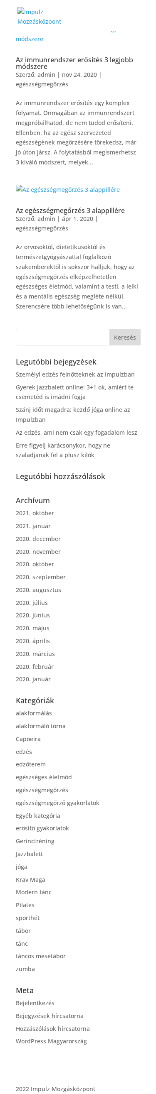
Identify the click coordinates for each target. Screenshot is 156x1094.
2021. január (33, 526)
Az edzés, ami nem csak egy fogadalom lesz (76, 432)
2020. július (32, 603)
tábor (23, 931)
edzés (24, 752)
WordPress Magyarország (51, 1041)
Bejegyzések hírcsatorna (50, 1016)
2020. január (33, 679)
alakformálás (34, 713)
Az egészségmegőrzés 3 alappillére (70, 210)
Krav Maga (30, 880)
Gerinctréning (35, 841)
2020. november (38, 552)
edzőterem (31, 764)
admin (46, 74)
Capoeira (28, 739)
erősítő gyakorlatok (42, 828)
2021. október (35, 513)
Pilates (25, 905)
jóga (21, 867)
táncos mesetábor (41, 956)
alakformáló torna (41, 726)
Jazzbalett (29, 854)
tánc (22, 943)
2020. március (35, 654)
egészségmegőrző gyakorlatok (57, 803)
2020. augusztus (38, 590)
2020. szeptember (41, 577)
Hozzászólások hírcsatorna (53, 1029)
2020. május (33, 628)
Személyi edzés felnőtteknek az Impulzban (75, 374)
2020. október (35, 564)
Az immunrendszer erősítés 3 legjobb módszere (74, 63)
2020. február (35, 667)
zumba (25, 969)
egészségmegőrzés (42, 84)
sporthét (28, 918)
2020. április (33, 641)
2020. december (38, 539)
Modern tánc (34, 892)
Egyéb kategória (38, 816)
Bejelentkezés (35, 1003)
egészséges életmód (44, 777)
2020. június (33, 615)
